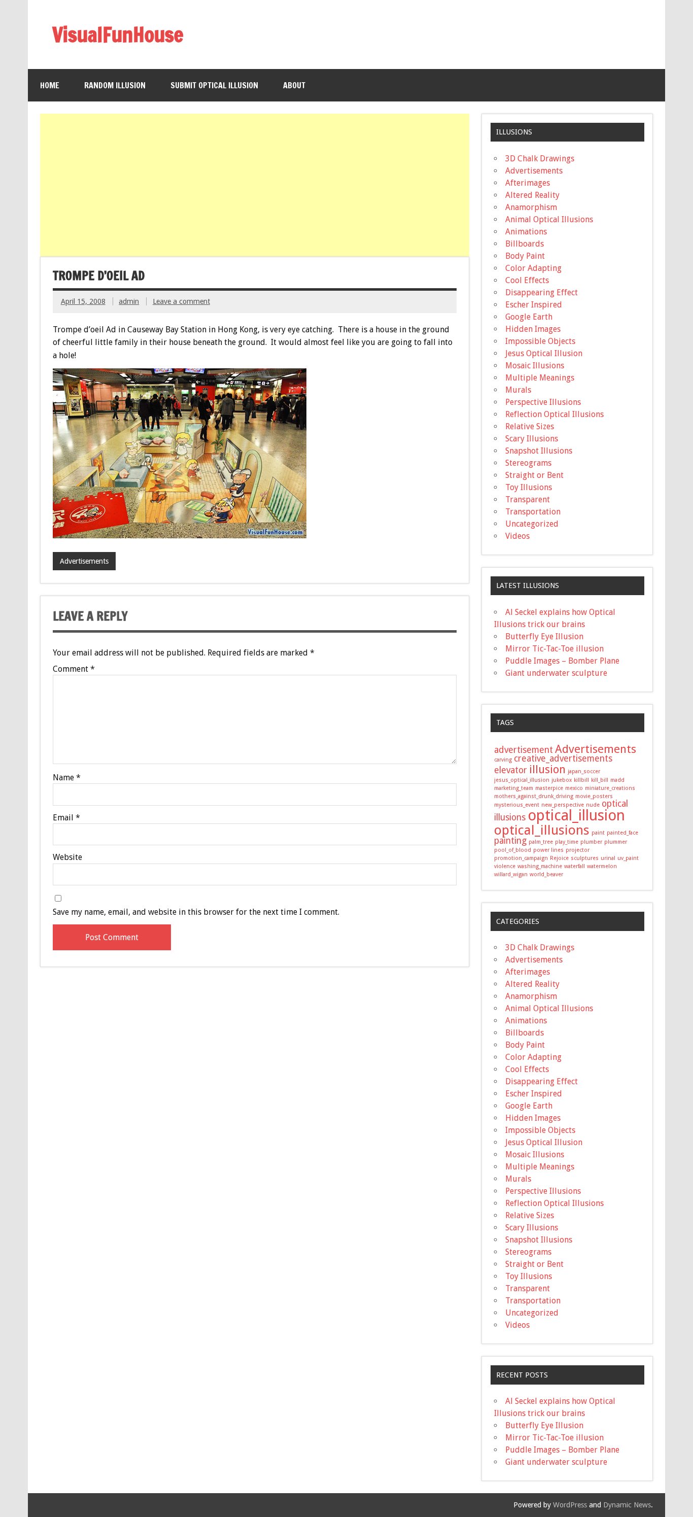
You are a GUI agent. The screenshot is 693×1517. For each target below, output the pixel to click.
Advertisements (84, 561)
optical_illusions (542, 830)
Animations (526, 231)
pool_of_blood (512, 850)
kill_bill (599, 780)
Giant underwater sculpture (556, 673)
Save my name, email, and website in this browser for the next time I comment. (196, 912)
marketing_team (513, 788)
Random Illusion (115, 85)
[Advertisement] (255, 185)
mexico (574, 788)
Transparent (527, 499)
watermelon (602, 866)
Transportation (533, 511)
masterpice (549, 788)
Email (66, 818)
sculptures (585, 858)
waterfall (574, 866)
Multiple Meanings (539, 378)
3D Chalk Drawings (539, 158)
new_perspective (562, 805)
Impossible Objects (540, 341)
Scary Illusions (531, 438)
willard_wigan (511, 874)
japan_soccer (584, 771)
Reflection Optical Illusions (554, 414)
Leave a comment (181, 301)
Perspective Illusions (543, 402)
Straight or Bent (534, 475)
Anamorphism (531, 207)
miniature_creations (610, 788)
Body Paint (525, 256)
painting (510, 841)
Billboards (524, 244)
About (294, 85)
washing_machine (539, 866)
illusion (547, 769)
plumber (591, 842)
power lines (548, 850)
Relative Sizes (529, 426)
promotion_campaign (521, 858)
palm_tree (541, 842)
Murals (518, 390)
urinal (608, 858)
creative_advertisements (563, 758)
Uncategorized (532, 524)
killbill (581, 780)
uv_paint (628, 858)
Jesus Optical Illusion (543, 353)
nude (593, 805)
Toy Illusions (528, 487)
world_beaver (546, 874)
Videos (517, 536)
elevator (510, 770)
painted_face (622, 833)
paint (598, 833)
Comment (74, 669)
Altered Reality (532, 195)
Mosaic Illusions (534, 365)
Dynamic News (627, 1505)
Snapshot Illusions (538, 451)
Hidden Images (533, 329)
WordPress (570, 1505)
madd (617, 780)
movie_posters (594, 796)
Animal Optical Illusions (549, 219)
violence (504, 866)
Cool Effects (527, 280)
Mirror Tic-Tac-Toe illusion (554, 648)
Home (49, 85)
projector (578, 850)
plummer (615, 842)
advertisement (523, 750)
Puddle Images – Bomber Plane (562, 661)
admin (129, 301)
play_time (566, 842)
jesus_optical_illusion (521, 780)
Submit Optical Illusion (214, 85)
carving (503, 759)
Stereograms (528, 463)
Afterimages (527, 183)
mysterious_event (516, 805)
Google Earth (528, 317)
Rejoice (559, 858)
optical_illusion (576, 815)
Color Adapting (533, 268)
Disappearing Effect (541, 292)
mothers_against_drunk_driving (533, 796)
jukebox (561, 780)
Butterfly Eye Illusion (544, 636)
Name (67, 778)
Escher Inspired (533, 304)
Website (67, 857)
